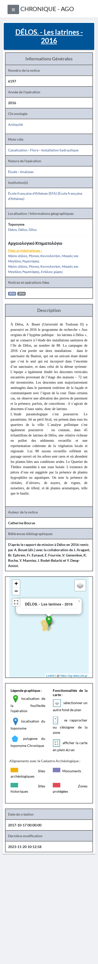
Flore (34, 150)
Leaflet (50, 675)
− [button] (16, 591)
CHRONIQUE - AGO (47, 8)
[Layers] (80, 585)
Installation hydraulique (59, 150)
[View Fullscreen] (16, 602)
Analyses (27, 172)
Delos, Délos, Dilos (22, 229)
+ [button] (16, 583)
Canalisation (17, 150)
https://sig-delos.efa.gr (73, 675)
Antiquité (15, 124)
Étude (12, 172)
